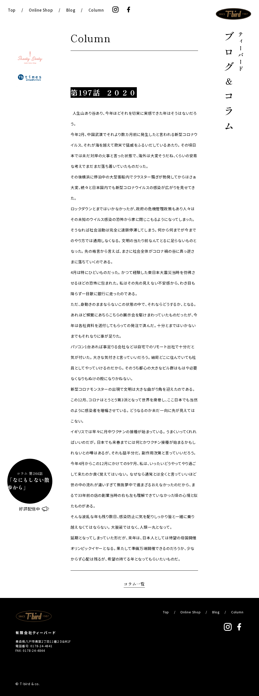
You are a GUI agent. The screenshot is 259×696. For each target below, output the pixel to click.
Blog (70, 10)
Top (12, 10)
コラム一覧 (134, 584)
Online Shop (41, 10)
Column (96, 10)
